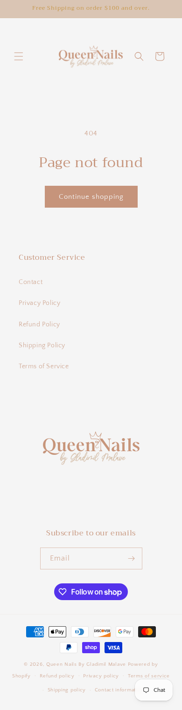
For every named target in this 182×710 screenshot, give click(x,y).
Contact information (119, 690)
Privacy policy (101, 676)
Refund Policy (39, 324)
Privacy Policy (39, 303)
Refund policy (57, 676)
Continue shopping (91, 197)
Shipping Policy (42, 345)
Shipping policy (67, 690)
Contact (30, 282)
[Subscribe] (131, 558)
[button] (18, 56)
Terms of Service (44, 366)
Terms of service (149, 676)
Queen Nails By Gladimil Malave (87, 664)
